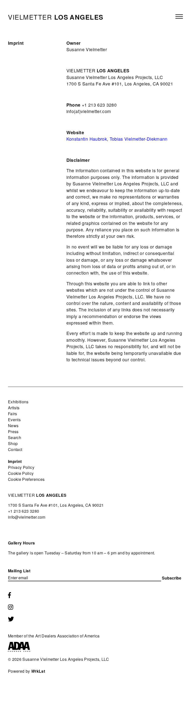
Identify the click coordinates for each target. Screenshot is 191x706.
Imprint (15, 461)
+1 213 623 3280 (23, 511)
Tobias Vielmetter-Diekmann (139, 139)
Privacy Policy (21, 467)
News (13, 425)
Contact (15, 449)
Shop (13, 443)
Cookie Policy (21, 473)
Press (13, 431)
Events (14, 419)
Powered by (26, 671)
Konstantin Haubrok (86, 139)
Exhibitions (18, 402)
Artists (13, 408)
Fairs (12, 413)
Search (14, 437)
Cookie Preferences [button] (26, 479)
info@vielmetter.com (27, 517)
